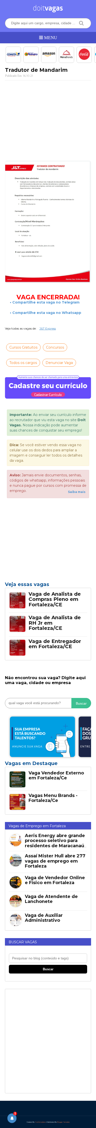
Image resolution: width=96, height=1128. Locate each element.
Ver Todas (48, 765)
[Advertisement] (48, 120)
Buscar (81, 703)
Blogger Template (63, 1122)
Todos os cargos (23, 362)
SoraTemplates (40, 1122)
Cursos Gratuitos (23, 347)
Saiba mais (76, 492)
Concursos (55, 347)
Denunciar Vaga (59, 362)
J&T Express (47, 328)
